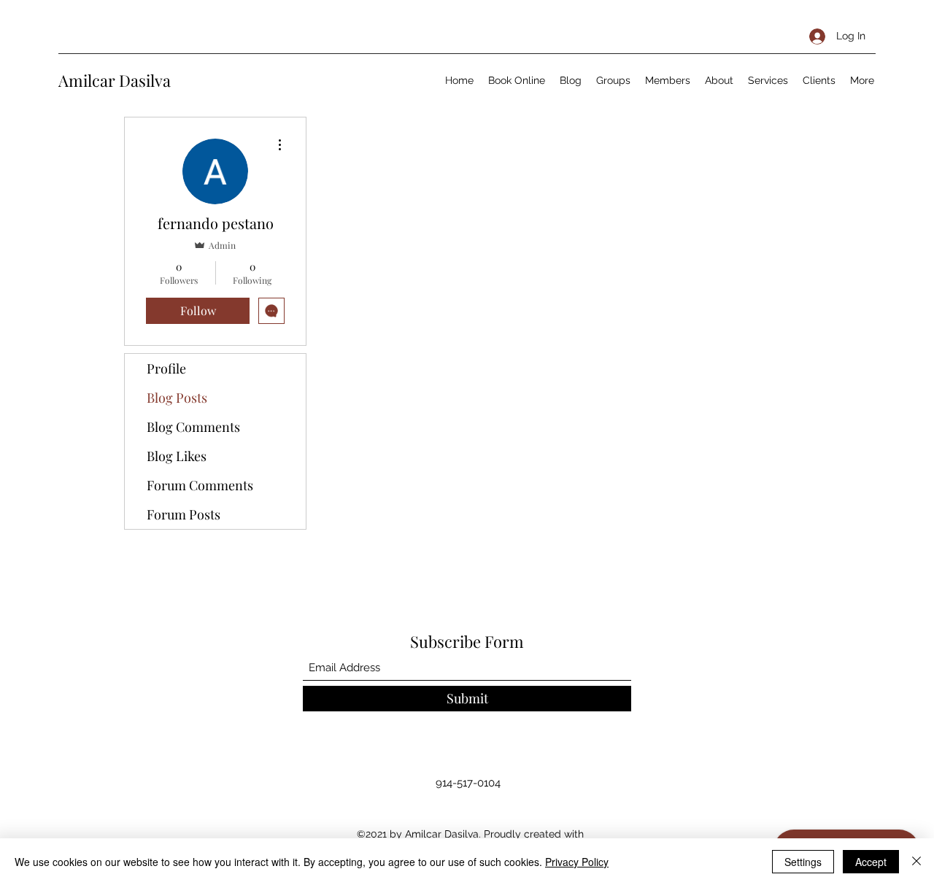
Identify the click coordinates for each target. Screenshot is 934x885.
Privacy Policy (577, 861)
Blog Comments (193, 427)
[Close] (916, 861)
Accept (871, 861)
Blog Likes (177, 456)
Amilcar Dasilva (114, 80)
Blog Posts (177, 397)
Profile (166, 368)
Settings (803, 861)
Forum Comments (200, 485)
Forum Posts (183, 514)
